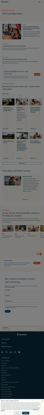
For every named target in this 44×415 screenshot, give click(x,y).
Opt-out (17, 413)
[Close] (42, 401)
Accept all (26, 413)
